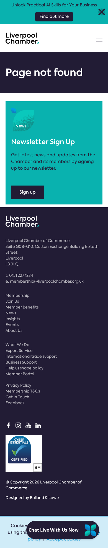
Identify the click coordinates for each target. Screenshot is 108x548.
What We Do (17, 344)
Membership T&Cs (23, 391)
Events (12, 324)
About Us (14, 330)
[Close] (101, 12)
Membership (17, 295)
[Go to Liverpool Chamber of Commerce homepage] (22, 38)
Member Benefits (22, 307)
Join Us (12, 301)
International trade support (31, 356)
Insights (13, 318)
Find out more (54, 16)
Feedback (15, 402)
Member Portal (20, 373)
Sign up (27, 192)
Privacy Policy (18, 385)
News (11, 312)
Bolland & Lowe (44, 497)
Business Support (21, 362)
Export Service (19, 350)
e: (45, 281)
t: (19, 275)
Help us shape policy (24, 368)
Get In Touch (17, 396)
